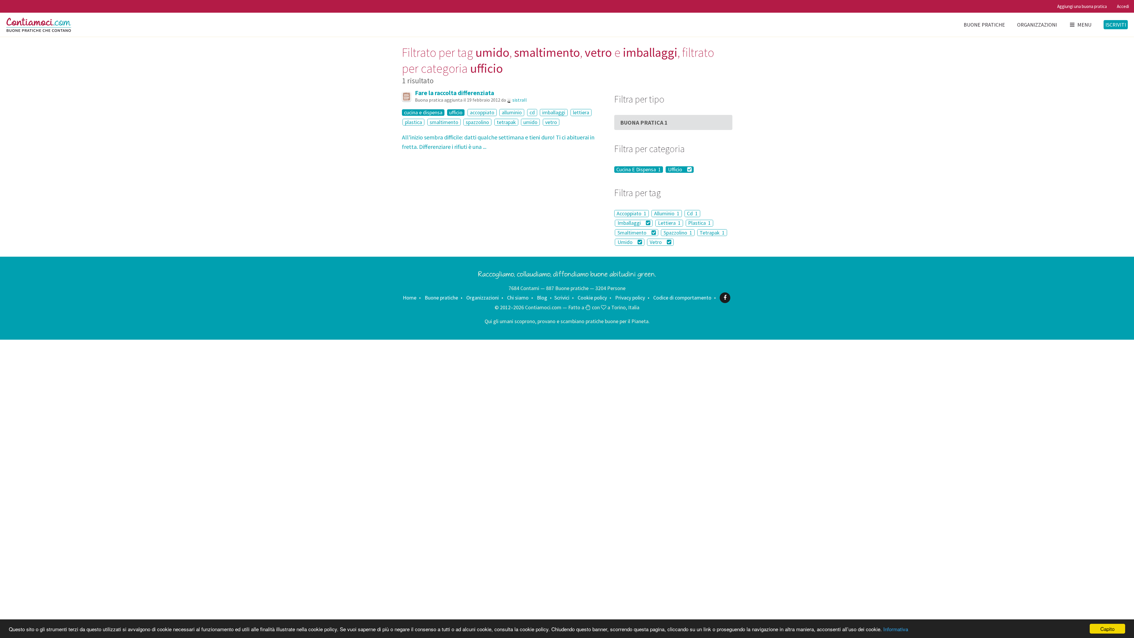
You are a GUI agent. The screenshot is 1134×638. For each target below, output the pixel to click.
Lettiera (669, 223)
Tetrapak (712, 232)
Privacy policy (630, 297)
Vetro (656, 242)
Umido (625, 242)
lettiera (581, 112)
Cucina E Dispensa (638, 169)
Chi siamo (518, 297)
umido (530, 122)
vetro (551, 122)
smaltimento (444, 122)
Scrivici (561, 297)
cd (532, 112)
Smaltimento (632, 232)
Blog (542, 297)
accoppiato (482, 112)
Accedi (1123, 6)
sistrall (519, 100)
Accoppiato (631, 213)
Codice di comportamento (682, 297)
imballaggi (553, 112)
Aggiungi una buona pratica (1082, 6)
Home (409, 297)
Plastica (699, 223)
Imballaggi (629, 223)
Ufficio (675, 169)
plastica (413, 122)
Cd (692, 213)
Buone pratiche (984, 24)
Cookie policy (592, 297)
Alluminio (667, 213)
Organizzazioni (1037, 24)
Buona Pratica (644, 122)
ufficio (455, 112)
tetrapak (506, 122)
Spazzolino (678, 232)
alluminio (512, 112)
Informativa (895, 629)
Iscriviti (1115, 24)
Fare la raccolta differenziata (454, 93)
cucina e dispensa (423, 112)
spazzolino (477, 122)
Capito (1107, 628)
